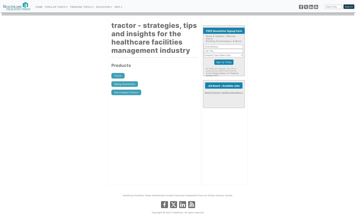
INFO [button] (117, 7)
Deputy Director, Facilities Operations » (224, 92)
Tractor (118, 75)
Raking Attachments (124, 84)
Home (39, 7)
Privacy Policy (219, 73)
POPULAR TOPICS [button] (55, 7)
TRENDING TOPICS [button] (81, 7)
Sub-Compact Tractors (126, 92)
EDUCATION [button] (103, 7)
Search (349, 6)
